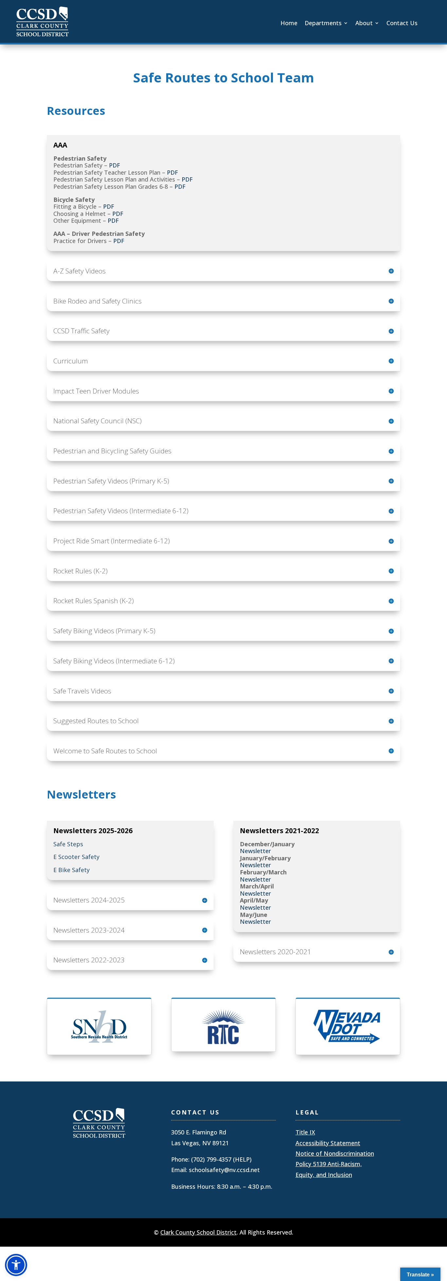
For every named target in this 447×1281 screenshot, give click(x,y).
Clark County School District (198, 1232)
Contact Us (402, 24)
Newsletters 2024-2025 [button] (89, 900)
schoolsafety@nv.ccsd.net (224, 1170)
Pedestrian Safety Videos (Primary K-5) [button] (111, 481)
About (364, 24)
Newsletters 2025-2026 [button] (93, 830)
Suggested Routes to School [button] (96, 720)
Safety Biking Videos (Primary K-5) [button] (104, 630)
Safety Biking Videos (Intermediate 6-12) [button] (114, 661)
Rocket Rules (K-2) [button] (80, 571)
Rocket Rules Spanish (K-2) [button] (93, 600)
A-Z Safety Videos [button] (79, 271)
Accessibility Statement (327, 1143)
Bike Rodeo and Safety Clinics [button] (97, 301)
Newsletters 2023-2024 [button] (89, 930)
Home (288, 24)
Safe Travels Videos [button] (82, 691)
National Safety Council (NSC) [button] (97, 420)
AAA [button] (60, 145)
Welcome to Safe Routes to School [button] (105, 750)
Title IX (305, 1132)
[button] (16, 1264)
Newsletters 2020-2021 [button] (275, 951)
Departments (323, 24)
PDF (114, 165)
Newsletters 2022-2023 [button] (89, 959)
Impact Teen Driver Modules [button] (96, 391)
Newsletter (255, 851)
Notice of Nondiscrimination (334, 1153)
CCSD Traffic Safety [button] (81, 330)
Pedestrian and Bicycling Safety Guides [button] (112, 450)
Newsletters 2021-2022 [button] (279, 830)
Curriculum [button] (70, 361)
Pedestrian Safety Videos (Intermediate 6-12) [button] (120, 510)
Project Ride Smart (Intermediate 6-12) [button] (111, 540)
